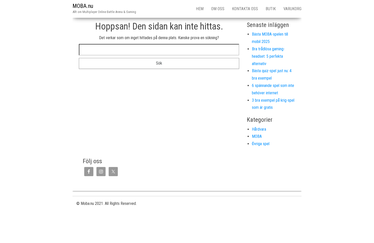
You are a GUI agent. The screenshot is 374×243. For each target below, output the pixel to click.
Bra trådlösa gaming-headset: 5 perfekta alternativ (268, 56)
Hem (200, 8)
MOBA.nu (83, 6)
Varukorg (292, 8)
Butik (271, 8)
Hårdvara (259, 129)
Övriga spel (260, 143)
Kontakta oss (245, 8)
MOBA (257, 136)
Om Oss (217, 8)
